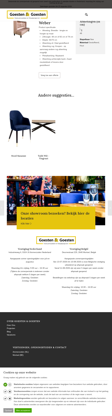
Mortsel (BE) (18, 355)
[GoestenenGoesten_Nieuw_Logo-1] (27, 14)
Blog (9, 331)
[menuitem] (85, 14)
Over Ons (11, 325)
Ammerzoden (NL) (21, 352)
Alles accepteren (23, 410)
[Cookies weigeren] (10, 385)
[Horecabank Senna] (2, 208)
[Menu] (91, 14)
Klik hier (25, 223)
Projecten (11, 328)
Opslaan (8, 410)
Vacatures (11, 335)
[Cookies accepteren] (5, 385)
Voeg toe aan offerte (49, 75)
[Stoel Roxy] (110, 208)
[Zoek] (85, 14)
